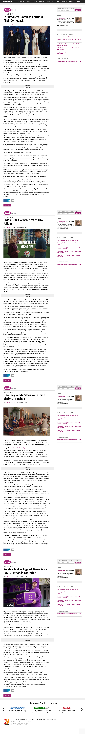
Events (28, 1)
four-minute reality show (21, 448)
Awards (35, 1)
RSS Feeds (36, 719)
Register (64, 1)
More (48, 1)
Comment (7, 205)
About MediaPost (15, 719)
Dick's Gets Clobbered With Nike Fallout (67, 37)
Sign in (58, 1)
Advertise (71, 1)
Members (41, 1)
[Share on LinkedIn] (8, 200)
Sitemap (42, 719)
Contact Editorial (29, 719)
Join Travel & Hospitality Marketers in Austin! (69, 61)
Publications (21, 1)
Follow (78, 1)
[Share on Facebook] (5, 200)
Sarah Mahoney (9, 24)
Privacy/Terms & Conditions (51, 719)
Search (53, 1)
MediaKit (22, 719)
